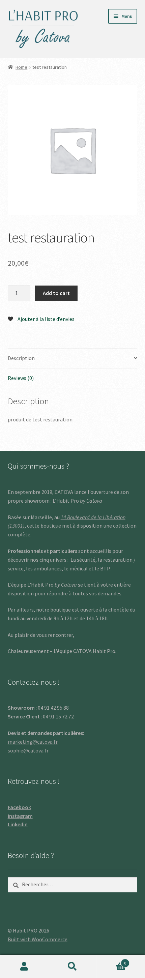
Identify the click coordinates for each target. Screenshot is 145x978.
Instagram (20, 815)
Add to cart (56, 293)
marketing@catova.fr (33, 741)
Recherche (72, 966)
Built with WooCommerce (37, 939)
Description (21, 358)
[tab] (73, 358)
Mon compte (24, 966)
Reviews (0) (21, 378)
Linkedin (18, 824)
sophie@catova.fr (28, 750)
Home (21, 67)
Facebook (19, 807)
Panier (111, 961)
